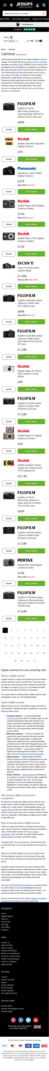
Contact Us (5, 942)
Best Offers (5, 19)
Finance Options (7, 990)
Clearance (5, 930)
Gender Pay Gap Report (10, 959)
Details (9, 129)
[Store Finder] (11, 5)
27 (38, 653)
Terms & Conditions (9, 961)
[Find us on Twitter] (28, 1020)
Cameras (11, 49)
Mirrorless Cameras (21, 19)
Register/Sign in (7, 916)
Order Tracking (7, 948)
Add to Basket (31, 129)
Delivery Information (9, 950)
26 (31, 653)
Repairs (4, 982)
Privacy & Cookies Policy (10, 956)
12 (31, 638)
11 (25, 638)
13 (38, 638)
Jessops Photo (6, 1006)
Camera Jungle (6, 1011)
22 (6, 653)
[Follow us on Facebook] (20, 1020)
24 (19, 653)
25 (25, 653)
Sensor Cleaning (7, 985)
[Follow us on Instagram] (13, 1020)
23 (12, 653)
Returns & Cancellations (10, 953)
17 (19, 645)
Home (3, 49)
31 (28, 661)
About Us (4, 919)
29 (15, 661)
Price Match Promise (9, 993)
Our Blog (4, 924)
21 (44, 645)
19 (31, 645)
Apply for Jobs (6, 964)
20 (38, 645)
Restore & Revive (7, 980)
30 (22, 661)
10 (19, 638)
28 (44, 653)
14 (44, 638)
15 (6, 645)
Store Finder (6, 922)
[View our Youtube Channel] (35, 1020)
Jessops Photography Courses (12, 1008)
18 (25, 645)
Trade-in (4, 977)
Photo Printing (6, 988)
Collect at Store (27, 24)
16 (12, 645)
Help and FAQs (7, 945)
